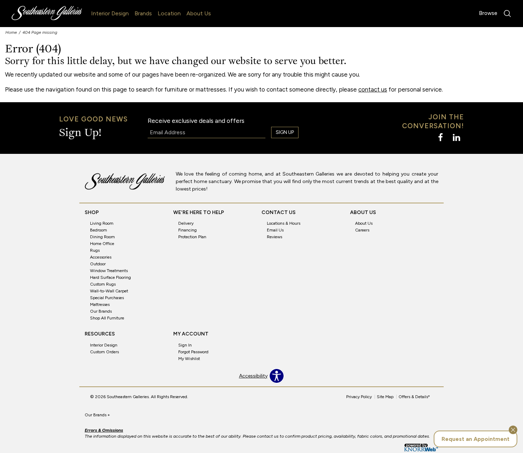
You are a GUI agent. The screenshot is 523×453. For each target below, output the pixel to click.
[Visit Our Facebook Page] (441, 138)
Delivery (186, 223)
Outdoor (98, 263)
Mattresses (100, 304)
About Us (198, 13)
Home (11, 32)
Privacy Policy (359, 396)
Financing (187, 230)
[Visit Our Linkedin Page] (456, 138)
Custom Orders (104, 351)
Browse (488, 13)
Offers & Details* (414, 396)
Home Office (102, 243)
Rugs (95, 250)
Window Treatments (109, 270)
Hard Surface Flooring (110, 277)
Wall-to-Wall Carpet (109, 290)
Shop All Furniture (107, 318)
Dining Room (102, 236)
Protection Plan (192, 236)
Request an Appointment (475, 439)
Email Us (275, 230)
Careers (362, 230)
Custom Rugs (103, 284)
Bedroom (98, 230)
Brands (143, 13)
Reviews (274, 236)
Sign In (185, 345)
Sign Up (285, 132)
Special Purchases (107, 297)
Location (169, 13)
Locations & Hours (283, 223)
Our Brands (101, 311)
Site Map (385, 396)
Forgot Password (193, 351)
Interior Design (110, 13)
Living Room (101, 223)
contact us (372, 89)
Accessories (100, 257)
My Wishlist (189, 358)
